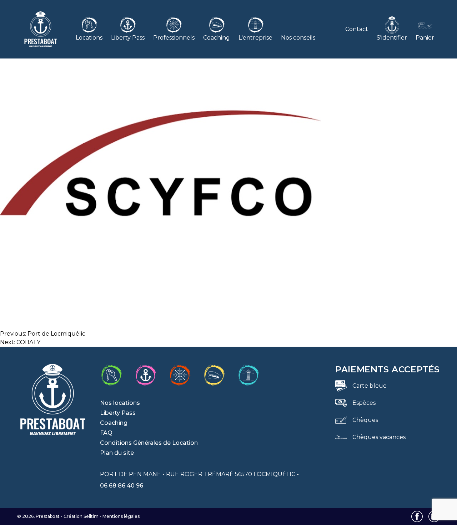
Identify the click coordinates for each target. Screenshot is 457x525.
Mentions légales (121, 516)
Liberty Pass (128, 37)
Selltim (91, 516)
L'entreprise (255, 37)
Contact (356, 29)
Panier (425, 37)
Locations (89, 37)
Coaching (216, 37)
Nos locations (120, 402)
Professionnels (174, 37)
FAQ (106, 432)
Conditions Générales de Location (149, 442)
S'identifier (392, 37)
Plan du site (117, 452)
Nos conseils (298, 37)
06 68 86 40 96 (121, 485)
